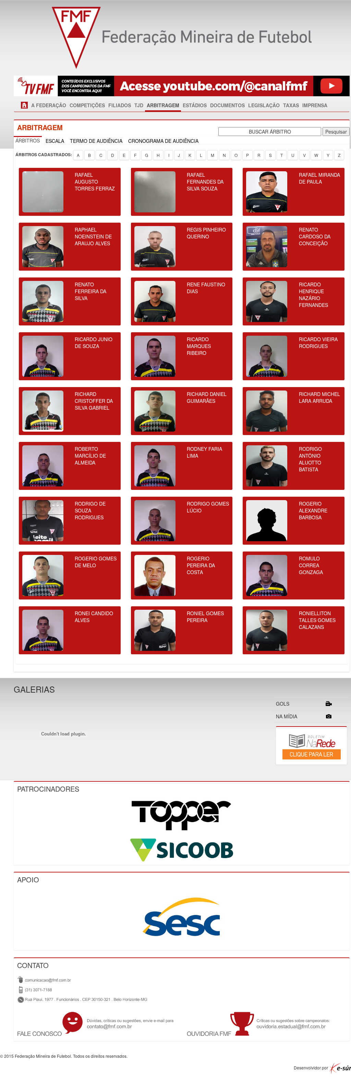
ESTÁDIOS (195, 105)
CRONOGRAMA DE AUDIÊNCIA (163, 140)
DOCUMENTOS (227, 105)
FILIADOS (119, 105)
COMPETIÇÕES (87, 105)
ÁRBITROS (27, 140)
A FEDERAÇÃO (48, 105)
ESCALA (55, 140)
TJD (138, 105)
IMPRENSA (314, 105)
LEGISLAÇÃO (264, 105)
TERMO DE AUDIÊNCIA (96, 140)
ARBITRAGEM (163, 105)
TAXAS (291, 105)
